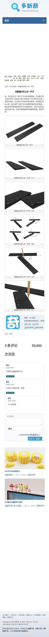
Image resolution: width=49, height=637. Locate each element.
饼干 (37, 78)
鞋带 (11, 80)
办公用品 (13, 86)
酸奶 (23, 80)
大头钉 (33, 78)
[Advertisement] (24, 48)
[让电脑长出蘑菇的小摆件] (25, 499)
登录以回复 (10, 376)
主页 (6, 86)
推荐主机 (10, 617)
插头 (28, 78)
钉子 (38, 76)
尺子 (21, 96)
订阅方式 (13, 615)
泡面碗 (7, 80)
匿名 (7, 365)
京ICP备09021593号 (21, 624)
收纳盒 (33, 76)
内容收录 (21, 615)
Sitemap (35, 622)
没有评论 (31, 475)
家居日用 (9, 506)
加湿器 (24, 76)
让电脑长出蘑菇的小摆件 (14, 502)
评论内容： (11, 416)
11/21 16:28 (12, 401)
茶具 (19, 76)
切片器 (19, 80)
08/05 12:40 (10, 384)
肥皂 (20, 78)
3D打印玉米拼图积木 (12, 471)
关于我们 (5, 615)
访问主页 (35, 324)
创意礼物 (38, 628)
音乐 (28, 76)
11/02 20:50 (10, 368)
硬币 (28, 80)
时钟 (14, 76)
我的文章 (27, 324)
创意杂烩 (9, 475)
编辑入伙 (30, 615)
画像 (42, 78)
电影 (24, 78)
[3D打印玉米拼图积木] (25, 469)
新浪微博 (38, 615)
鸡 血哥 (32, 318)
